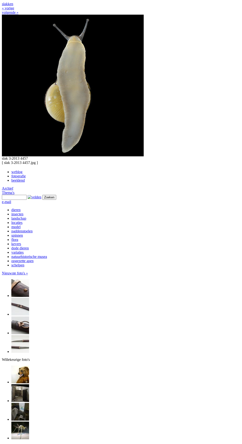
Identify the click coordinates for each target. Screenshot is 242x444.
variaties (17, 252)
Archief (7, 188)
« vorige (8, 8)
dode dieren (20, 248)
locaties (16, 223)
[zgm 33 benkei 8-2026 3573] (20, 333)
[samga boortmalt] (20, 401)
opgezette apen (22, 261)
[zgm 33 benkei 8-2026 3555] (20, 296)
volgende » (10, 12)
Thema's (8, 193)
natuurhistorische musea (29, 257)
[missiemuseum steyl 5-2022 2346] (20, 382)
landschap (18, 218)
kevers (16, 244)
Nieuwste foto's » (15, 273)
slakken (7, 4)
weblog (16, 172)
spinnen (17, 235)
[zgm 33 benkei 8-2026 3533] (20, 314)
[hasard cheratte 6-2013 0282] (20, 419)
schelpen (17, 265)
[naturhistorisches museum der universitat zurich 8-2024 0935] (20, 438)
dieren (16, 210)
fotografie (18, 176)
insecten (17, 214)
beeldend (18, 180)
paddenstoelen (22, 231)
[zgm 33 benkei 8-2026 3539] (20, 352)
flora (14, 240)
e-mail (6, 202)
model (16, 227)
